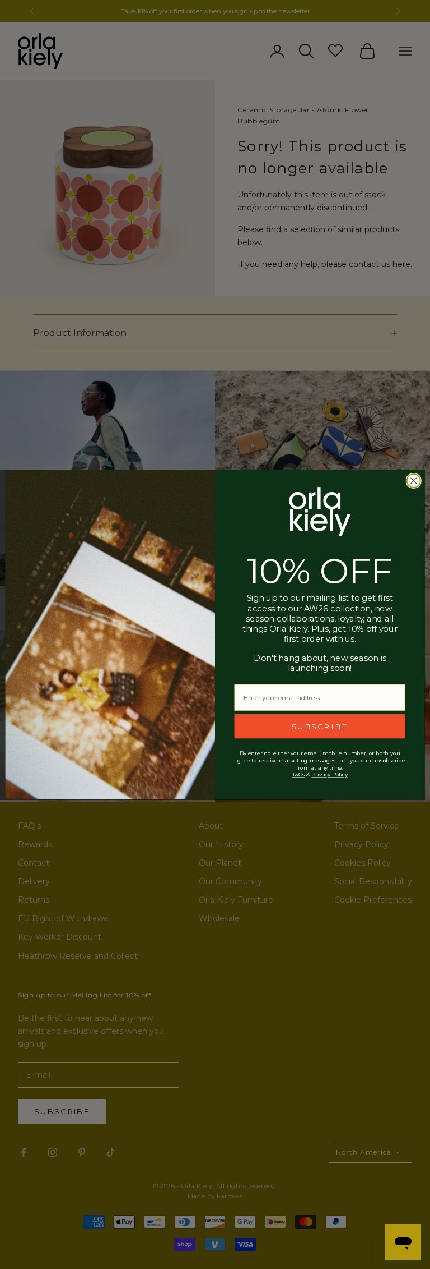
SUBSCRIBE (320, 726)
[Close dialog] (413, 481)
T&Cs (298, 774)
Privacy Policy (329, 774)
